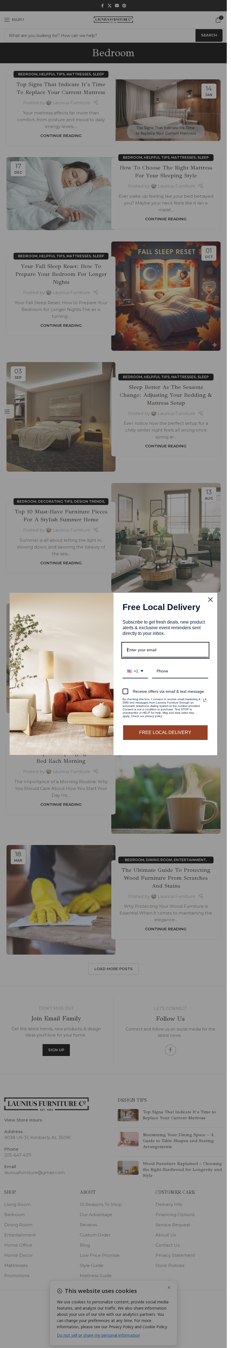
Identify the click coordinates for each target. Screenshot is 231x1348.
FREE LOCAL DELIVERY (165, 732)
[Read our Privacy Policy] (204, 700)
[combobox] (135, 671)
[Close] (210, 599)
